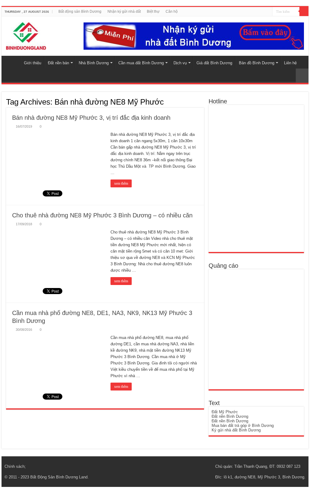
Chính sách (15, 466)
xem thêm (121, 183)
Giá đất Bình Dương (214, 63)
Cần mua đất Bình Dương (141, 63)
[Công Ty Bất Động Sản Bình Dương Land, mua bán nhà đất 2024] (26, 35)
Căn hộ (172, 11)
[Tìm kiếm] (303, 11)
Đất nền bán (58, 63)
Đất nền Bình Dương (230, 416)
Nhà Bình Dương (94, 63)
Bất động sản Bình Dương (79, 11)
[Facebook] (259, 11)
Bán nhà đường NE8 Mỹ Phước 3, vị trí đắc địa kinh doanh (91, 117)
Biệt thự (153, 11)
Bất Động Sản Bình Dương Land (58, 477)
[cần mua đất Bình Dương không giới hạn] (256, 329)
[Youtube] (265, 11)
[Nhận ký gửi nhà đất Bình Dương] (194, 35)
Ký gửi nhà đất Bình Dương (236, 430)
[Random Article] (302, 76)
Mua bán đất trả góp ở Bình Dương (243, 425)
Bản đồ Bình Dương (256, 63)
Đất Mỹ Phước (225, 412)
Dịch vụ (180, 63)
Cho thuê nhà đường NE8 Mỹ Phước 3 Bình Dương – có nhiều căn (102, 215)
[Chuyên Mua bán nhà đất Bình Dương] (255, 178)
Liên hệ (290, 63)
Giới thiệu (32, 63)
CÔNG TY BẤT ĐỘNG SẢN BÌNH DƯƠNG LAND (12, 62)
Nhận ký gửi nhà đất (124, 11)
